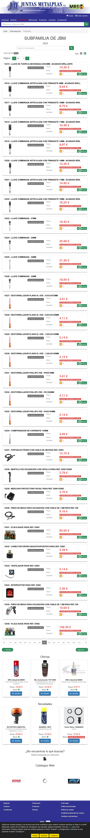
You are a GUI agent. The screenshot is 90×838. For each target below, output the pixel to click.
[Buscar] (86, 24)
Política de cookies (67, 810)
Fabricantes (32, 20)
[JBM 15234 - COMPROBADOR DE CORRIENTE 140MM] (10, 438)
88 (16, 642)
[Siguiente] (86, 642)
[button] (81, 53)
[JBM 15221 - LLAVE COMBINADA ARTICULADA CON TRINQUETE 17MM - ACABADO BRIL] (10, 187)
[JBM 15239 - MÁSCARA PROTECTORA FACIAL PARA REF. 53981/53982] (10, 496)
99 (68, 642)
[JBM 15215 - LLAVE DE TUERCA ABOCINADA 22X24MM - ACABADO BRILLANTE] (10, 72)
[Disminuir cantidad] (60, 74)
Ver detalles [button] (16, 693)
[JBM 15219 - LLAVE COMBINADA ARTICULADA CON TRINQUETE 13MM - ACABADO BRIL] (10, 149)
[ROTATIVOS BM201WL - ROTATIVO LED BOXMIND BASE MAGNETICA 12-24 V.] (16, 716)
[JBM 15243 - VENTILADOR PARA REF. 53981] (10, 573)
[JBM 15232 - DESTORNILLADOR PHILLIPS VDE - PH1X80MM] (10, 400)
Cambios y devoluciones (69, 816)
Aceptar (35, 836)
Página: (7, 58)
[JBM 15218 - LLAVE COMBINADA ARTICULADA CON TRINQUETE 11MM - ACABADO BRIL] (10, 130)
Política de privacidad (68, 806)
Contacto (52, 20)
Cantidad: (49, 74)
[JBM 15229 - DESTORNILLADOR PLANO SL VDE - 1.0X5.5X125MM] (10, 342)
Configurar (54, 836)
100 (73, 642)
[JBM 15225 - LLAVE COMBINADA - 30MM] (10, 265)
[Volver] (4, 642)
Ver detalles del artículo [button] (35, 68)
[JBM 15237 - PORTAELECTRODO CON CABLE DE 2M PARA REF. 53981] (10, 458)
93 (40, 642)
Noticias (13, 20)
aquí (70, 827)
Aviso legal (65, 803)
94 (44, 642)
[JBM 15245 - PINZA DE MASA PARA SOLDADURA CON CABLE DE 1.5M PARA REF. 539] (10, 612)
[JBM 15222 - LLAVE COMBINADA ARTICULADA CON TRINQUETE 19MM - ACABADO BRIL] (10, 207)
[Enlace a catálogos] (16, 781)
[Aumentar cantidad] (78, 74)
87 (11, 642)
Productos (43, 20)
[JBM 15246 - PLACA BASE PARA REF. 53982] (10, 631)
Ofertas (22, 20)
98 (64, 642)
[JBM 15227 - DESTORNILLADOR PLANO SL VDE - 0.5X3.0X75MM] (10, 303)
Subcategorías (15, 31)
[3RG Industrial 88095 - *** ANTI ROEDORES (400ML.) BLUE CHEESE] (16, 668)
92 (35, 642)
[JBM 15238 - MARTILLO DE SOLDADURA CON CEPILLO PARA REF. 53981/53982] (10, 477)
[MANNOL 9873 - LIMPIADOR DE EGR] (45, 716)
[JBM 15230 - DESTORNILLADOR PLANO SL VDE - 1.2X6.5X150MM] (10, 361)
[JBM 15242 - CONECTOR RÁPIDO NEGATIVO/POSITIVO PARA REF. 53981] (10, 554)
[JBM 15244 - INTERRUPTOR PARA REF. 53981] (10, 593)
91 (30, 642)
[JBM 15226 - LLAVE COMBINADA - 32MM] (10, 284)
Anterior (7, 650)
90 (25, 642)
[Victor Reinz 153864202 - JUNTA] (74, 716)
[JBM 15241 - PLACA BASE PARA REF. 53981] (10, 535)
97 (59, 642)
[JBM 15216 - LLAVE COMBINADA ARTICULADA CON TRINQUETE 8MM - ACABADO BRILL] (10, 91)
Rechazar (44, 836)
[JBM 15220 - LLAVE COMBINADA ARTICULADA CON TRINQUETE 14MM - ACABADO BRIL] (10, 168)
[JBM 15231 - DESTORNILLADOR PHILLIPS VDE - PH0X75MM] (10, 381)
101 (79, 642)
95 (49, 642)
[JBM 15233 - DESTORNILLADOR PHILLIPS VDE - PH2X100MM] (10, 419)
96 (54, 642)
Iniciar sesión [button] (82, 15)
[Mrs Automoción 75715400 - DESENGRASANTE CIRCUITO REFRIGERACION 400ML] (45, 668)
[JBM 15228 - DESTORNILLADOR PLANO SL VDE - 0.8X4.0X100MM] (10, 323)
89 (20, 642)
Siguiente (81, 650)
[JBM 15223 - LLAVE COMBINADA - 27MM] (10, 226)
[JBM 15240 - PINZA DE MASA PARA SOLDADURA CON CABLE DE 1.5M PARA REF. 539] (10, 516)
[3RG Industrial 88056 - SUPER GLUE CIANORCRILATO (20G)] (74, 668)
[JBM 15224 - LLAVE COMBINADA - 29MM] (10, 245)
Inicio (5, 31)
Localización (62, 20)
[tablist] (45, 679)
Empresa (5, 20)
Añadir (84, 74)
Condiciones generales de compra (72, 813)
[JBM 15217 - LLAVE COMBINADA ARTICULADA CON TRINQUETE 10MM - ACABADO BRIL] (10, 110)
